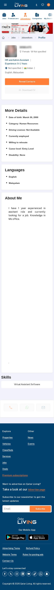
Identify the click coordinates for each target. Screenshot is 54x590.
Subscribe (40, 509)
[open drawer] (5, 5)
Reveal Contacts (27, 81)
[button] (27, 28)
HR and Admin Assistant (18, 60)
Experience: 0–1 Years (16, 63)
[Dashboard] (49, 5)
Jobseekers (27, 37)
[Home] (3, 38)
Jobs (13, 37)
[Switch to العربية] (37, 5)
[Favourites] (43, 5)
